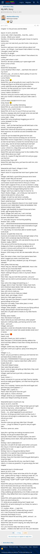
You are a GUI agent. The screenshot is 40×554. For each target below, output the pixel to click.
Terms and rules (13, 547)
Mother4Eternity (7, 12)
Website (35, 547)
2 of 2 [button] (25, 533)
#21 (38, 25)
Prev (19, 533)
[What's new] (34, 2)
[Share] (35, 25)
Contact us (4, 547)
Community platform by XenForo (16, 552)
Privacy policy (23, 547)
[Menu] (2, 2)
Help (30, 547)
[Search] (38, 2)
